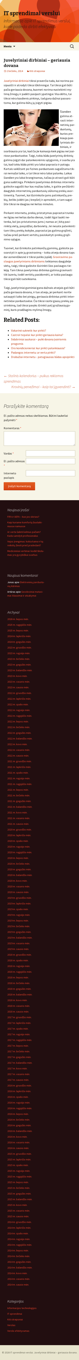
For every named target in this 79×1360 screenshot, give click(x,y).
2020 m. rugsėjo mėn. (18, 846)
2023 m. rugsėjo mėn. (18, 653)
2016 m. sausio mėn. (18, 1148)
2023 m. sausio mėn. (18, 687)
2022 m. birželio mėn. (18, 727)
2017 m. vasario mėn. (18, 1074)
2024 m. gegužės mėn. (19, 641)
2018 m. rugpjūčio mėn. (19, 971)
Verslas (11, 1325)
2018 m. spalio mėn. (17, 960)
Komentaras (12, 428)
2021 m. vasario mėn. (18, 818)
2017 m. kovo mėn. (17, 1068)
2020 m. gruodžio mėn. (19, 829)
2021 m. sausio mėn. (18, 824)
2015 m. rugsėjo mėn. (18, 1170)
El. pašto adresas (14, 463)
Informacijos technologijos (22, 1308)
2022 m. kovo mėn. (17, 744)
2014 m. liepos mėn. (18, 1250)
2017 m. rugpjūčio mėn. (19, 1040)
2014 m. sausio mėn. (18, 1284)
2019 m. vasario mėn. (18, 943)
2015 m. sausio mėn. (18, 1216)
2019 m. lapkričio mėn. (19, 903)
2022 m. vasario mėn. (18, 750)
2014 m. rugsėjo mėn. (18, 1239)
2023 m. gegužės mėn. (19, 664)
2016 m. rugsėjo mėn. (18, 1102)
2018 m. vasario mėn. (18, 1006)
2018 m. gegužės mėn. (19, 988)
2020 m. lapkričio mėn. (19, 835)
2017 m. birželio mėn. (18, 1051)
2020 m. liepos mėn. (18, 858)
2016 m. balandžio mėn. (19, 1131)
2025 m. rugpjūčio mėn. (19, 624)
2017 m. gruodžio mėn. (19, 1017)
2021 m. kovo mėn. (17, 812)
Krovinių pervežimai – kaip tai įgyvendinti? (43, 386)
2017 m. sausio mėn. (18, 1079)
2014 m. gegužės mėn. (19, 1261)
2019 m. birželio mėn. (18, 926)
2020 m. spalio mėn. (17, 841)
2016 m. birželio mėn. (18, 1119)
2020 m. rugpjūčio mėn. (19, 852)
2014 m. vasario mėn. (18, 1279)
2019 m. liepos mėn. (18, 920)
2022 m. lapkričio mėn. (19, 698)
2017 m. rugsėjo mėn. (18, 1034)
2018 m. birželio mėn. (18, 983)
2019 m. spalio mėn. (17, 909)
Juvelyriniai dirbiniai (16, 81)
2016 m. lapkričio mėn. (19, 1091)
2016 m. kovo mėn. (17, 1136)
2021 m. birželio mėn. (18, 795)
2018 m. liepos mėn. (18, 977)
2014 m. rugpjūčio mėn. (19, 1244)
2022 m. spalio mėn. (17, 704)
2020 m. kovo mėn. (17, 880)
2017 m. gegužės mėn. (19, 1057)
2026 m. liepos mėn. (18, 619)
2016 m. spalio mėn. (17, 1097)
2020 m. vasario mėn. (18, 886)
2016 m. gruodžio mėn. (19, 1085)
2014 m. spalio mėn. (17, 1233)
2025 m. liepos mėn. (18, 630)
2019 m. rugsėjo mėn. (18, 915)
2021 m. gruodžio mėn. (19, 761)
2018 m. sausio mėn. (18, 1011)
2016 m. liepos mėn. (18, 1114)
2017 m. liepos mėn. (18, 1045)
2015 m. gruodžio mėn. (19, 1153)
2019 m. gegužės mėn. (19, 932)
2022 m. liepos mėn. (18, 721)
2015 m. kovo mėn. (17, 1205)
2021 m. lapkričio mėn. (19, 767)
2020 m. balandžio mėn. (19, 875)
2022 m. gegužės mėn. (19, 732)
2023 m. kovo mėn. (17, 676)
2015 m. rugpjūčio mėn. (19, 1176)
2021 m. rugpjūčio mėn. (19, 784)
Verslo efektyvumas (18, 1330)
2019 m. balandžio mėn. (19, 937)
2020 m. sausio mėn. (18, 892)
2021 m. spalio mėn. (17, 772)
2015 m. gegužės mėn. (19, 1193)
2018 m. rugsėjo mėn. (18, 966)
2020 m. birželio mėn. (18, 863)
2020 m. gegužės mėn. (19, 869)
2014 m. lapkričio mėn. (19, 1227)
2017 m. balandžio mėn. (19, 1062)
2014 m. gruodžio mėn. (19, 1222)
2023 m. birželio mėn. (18, 659)
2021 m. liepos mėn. (18, 789)
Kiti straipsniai (37, 71)
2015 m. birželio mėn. (18, 1188)
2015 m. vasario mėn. (18, 1210)
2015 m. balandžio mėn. (19, 1199)
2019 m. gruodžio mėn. (19, 897)
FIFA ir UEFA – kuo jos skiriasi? (23, 516)
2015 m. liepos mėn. (18, 1182)
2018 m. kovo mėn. (17, 1000)
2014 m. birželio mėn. (18, 1256)
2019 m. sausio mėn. (18, 949)
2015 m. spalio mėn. (17, 1165)
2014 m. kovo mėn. (17, 1273)
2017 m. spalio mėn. (17, 1028)
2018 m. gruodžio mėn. (19, 954)
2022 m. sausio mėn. (18, 755)
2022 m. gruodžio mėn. (19, 693)
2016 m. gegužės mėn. (19, 1125)
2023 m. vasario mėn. (18, 681)
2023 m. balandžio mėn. (19, 670)
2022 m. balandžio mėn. (19, 738)
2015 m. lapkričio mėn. (19, 1159)
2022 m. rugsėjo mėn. (18, 710)
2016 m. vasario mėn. (18, 1142)
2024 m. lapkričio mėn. (19, 636)
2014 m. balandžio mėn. (19, 1267)
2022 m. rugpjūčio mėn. (19, 715)
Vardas (9, 453)
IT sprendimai (14, 1313)
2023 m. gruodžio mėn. (19, 647)
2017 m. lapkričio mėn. (19, 1023)
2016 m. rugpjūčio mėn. (19, 1108)
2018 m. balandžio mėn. (19, 994)
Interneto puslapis (10, 475)
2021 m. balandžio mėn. (19, 806)
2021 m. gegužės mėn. (19, 801)
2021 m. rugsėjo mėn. (18, 778)
